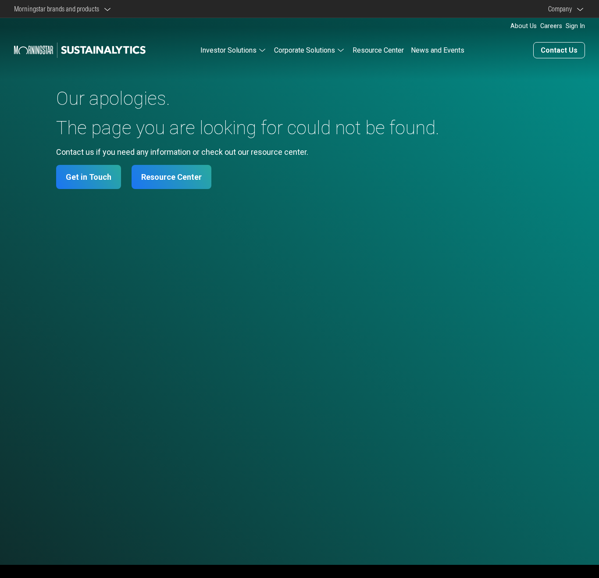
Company (561, 8)
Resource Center (378, 50)
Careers (551, 26)
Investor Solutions (228, 50)
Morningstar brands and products (58, 8)
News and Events (437, 50)
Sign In (575, 26)
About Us (523, 26)
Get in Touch (88, 177)
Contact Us (559, 50)
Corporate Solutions (304, 50)
